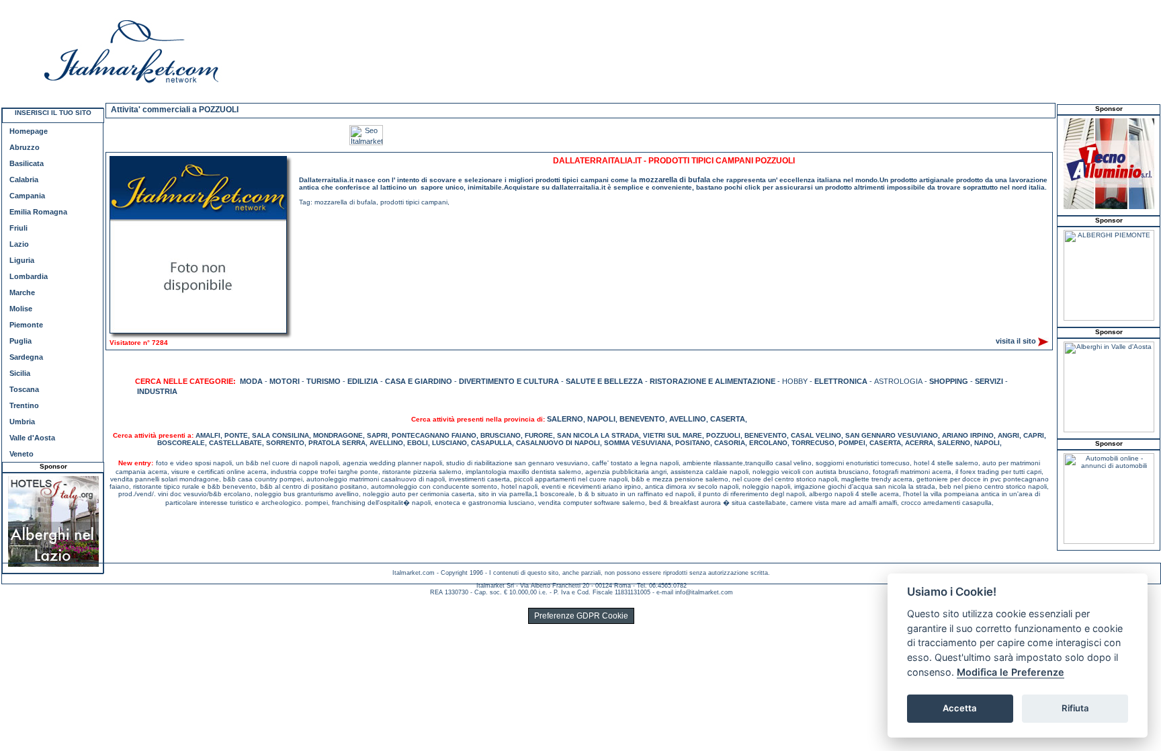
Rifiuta (1075, 708)
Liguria (21, 260)
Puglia (20, 341)
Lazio (19, 244)
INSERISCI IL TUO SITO (53, 112)
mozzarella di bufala (674, 179)
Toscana (24, 389)
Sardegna (26, 357)
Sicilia (19, 373)
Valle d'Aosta (32, 438)
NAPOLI (601, 419)
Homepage (28, 131)
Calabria (23, 179)
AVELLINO (687, 419)
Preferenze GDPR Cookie (581, 616)
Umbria (22, 422)
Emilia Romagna (38, 212)
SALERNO (565, 419)
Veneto (21, 454)
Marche (22, 292)
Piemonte (26, 325)
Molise (20, 309)
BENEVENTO (642, 419)
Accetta (960, 708)
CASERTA (727, 419)
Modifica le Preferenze (1010, 672)
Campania (27, 196)
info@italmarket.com (704, 592)
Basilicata (26, 163)
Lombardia (28, 276)
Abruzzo (24, 147)
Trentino (24, 405)
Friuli (18, 228)
